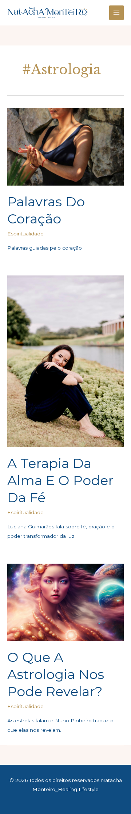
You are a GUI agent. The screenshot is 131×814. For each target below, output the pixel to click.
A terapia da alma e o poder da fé (60, 480)
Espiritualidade (25, 234)
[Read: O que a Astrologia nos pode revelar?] (65, 602)
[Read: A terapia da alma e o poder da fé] (65, 361)
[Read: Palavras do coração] (65, 146)
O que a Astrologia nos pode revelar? (55, 674)
